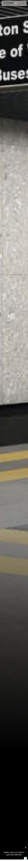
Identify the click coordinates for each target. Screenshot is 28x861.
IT (18, 3)
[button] (25, 847)
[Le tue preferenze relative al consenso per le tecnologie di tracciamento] (25, 858)
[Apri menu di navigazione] (23, 3)
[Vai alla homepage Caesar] (8, 3)
